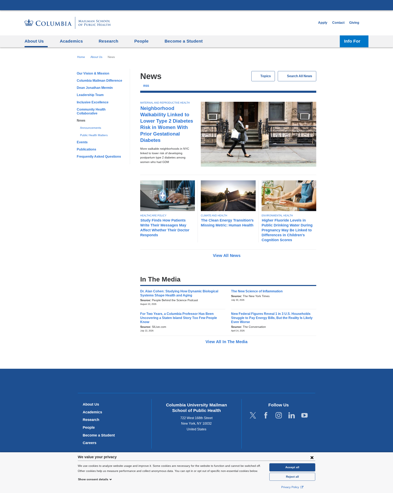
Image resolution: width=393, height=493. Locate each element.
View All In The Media (227, 341)
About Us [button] (34, 41)
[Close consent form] (312, 457)
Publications (86, 149)
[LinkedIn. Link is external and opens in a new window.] (291, 415)
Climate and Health (214, 215)
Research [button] (108, 41)
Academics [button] (71, 41)
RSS (146, 85)
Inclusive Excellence (92, 102)
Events (82, 142)
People (89, 427)
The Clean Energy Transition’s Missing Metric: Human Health (227, 222)
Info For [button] (352, 41)
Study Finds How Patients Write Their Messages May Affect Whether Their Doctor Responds (164, 227)
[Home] (68, 23)
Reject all (292, 476)
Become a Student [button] (184, 41)
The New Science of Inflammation (258, 291)
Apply (322, 22)
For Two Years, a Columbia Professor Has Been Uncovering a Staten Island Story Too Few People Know (178, 318)
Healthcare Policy (153, 215)
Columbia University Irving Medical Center (196, 5)
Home (81, 57)
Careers (89, 443)
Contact (338, 22)
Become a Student (99, 435)
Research (91, 420)
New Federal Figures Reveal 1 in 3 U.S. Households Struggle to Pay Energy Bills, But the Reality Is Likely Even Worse (272, 318)
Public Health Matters (94, 135)
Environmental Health (277, 215)
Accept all (292, 467)
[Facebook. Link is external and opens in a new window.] (265, 415)
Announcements (90, 127)
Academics (92, 412)
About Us (96, 57)
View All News (227, 255)
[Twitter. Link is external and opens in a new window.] (253, 415)
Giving (354, 22)
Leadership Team (90, 95)
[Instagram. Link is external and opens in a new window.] (278, 415)
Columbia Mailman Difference (99, 80)
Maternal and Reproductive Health (165, 102)
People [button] (141, 41)
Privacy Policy (290, 487)
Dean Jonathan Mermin (95, 87)
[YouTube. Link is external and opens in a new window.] (304, 415)
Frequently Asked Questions (99, 156)
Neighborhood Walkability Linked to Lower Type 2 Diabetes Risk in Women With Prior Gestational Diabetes (166, 124)
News (81, 120)
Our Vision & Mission (93, 73)
